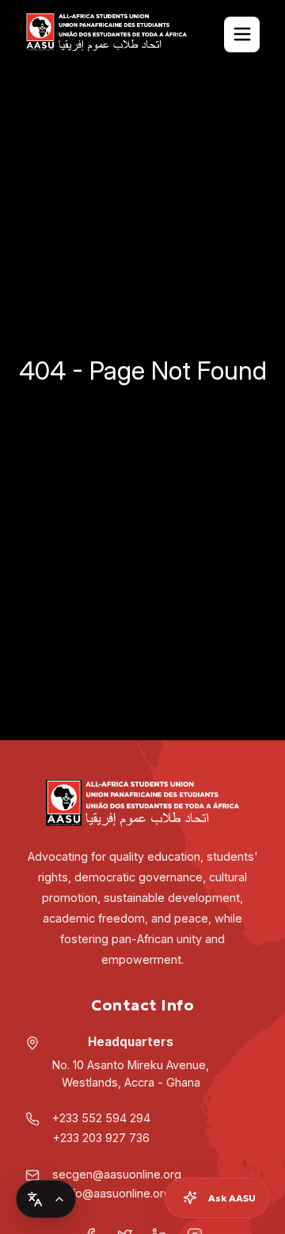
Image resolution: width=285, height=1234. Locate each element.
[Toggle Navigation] (242, 34)
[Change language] (46, 1199)
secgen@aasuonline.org (116, 1174)
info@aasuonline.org (117, 1193)
